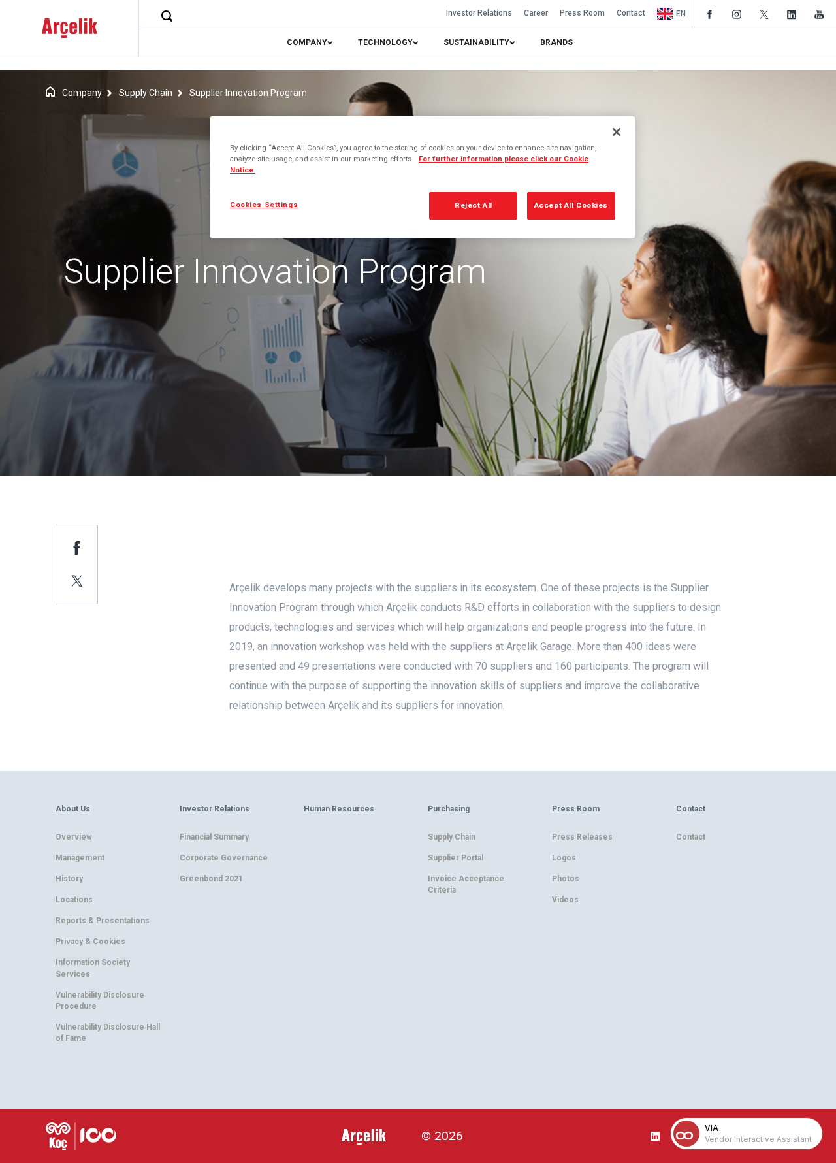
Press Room (582, 13)
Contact (631, 13)
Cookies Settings (264, 204)
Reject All (473, 205)
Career (536, 13)
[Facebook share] (77, 547)
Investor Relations (479, 13)
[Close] (616, 132)
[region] (422, 177)
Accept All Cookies (571, 205)
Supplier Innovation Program (248, 93)
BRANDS (556, 42)
